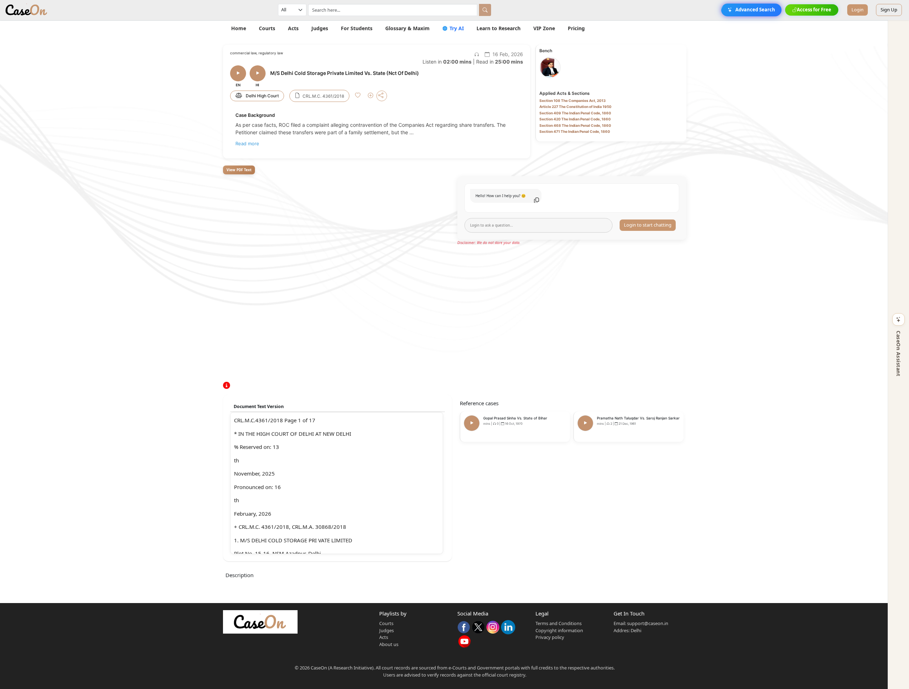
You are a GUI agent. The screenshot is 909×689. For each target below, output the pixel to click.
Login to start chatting (647, 225)
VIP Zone (544, 28)
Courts (267, 28)
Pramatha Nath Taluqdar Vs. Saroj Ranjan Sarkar (638, 418)
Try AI (456, 28)
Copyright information (559, 630)
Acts (293, 28)
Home (238, 28)
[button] (358, 96)
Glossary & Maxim (407, 28)
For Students (356, 28)
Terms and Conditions (558, 623)
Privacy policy (549, 637)
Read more (247, 143)
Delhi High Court (262, 95)
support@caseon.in (647, 623)
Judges (319, 28)
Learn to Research (499, 28)
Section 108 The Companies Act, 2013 (572, 100)
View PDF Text (239, 169)
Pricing (576, 28)
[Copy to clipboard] (536, 200)
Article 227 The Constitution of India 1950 (575, 106)
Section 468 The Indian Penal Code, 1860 (575, 125)
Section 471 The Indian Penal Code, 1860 (574, 131)
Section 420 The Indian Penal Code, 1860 (575, 119)
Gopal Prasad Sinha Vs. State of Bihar (515, 418)
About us (388, 644)
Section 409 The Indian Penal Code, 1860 (575, 113)
